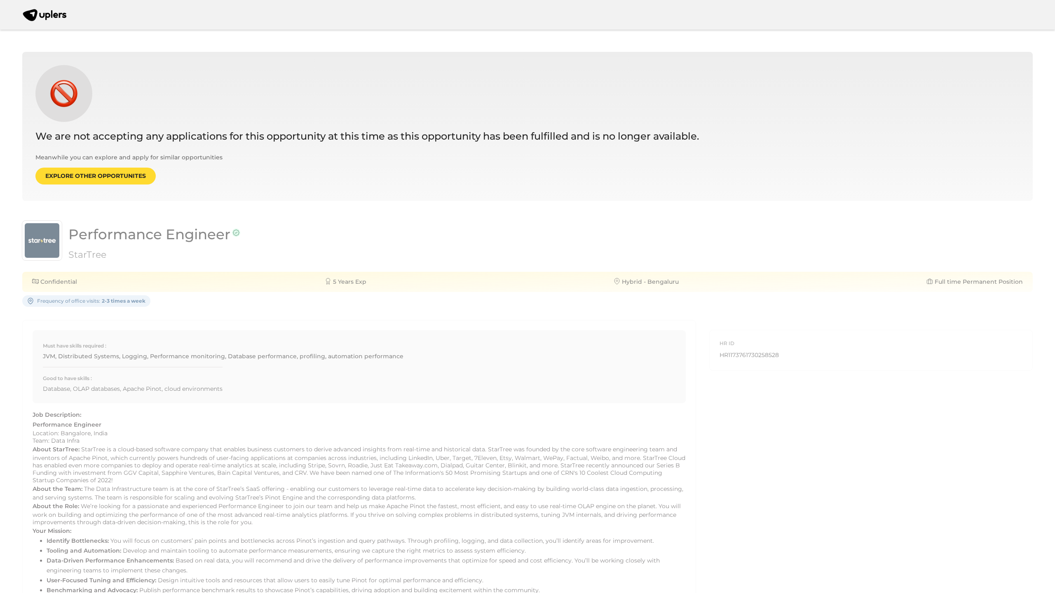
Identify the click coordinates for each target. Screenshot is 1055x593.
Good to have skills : (67, 378)
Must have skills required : (74, 346)
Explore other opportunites (95, 176)
